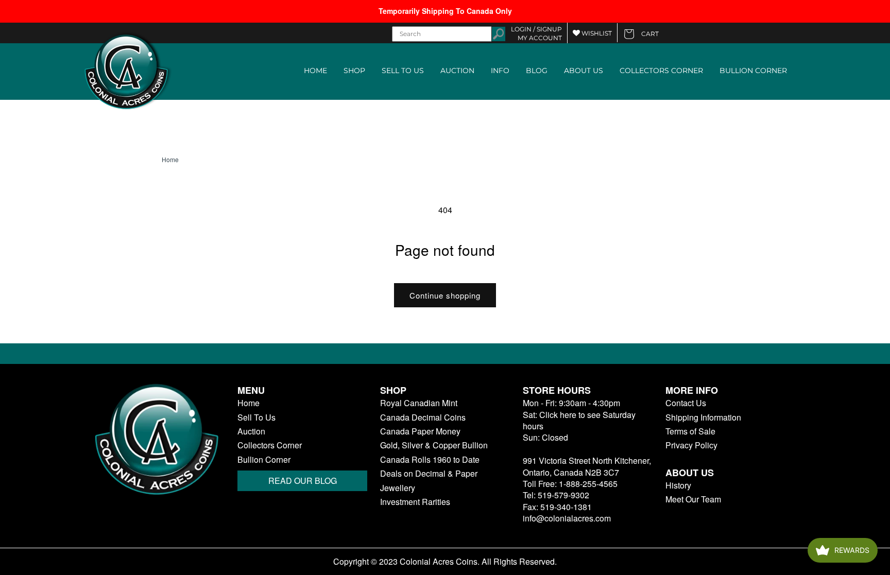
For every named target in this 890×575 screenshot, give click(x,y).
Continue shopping (445, 295)
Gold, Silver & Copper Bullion (434, 445)
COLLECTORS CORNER (661, 70)
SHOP (354, 70)
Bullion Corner (263, 459)
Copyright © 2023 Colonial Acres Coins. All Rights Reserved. (445, 561)
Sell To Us (256, 417)
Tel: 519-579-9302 (556, 495)
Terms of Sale (690, 431)
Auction (251, 431)
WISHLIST (596, 33)
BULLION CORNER (753, 70)
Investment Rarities (415, 502)
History (678, 485)
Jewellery (397, 488)
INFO (500, 70)
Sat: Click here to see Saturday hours (579, 420)
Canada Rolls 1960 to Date (430, 459)
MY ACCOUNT (540, 38)
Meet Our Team (693, 499)
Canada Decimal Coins (423, 417)
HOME (315, 70)
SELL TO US (403, 70)
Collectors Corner (269, 445)
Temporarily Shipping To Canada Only (445, 11)
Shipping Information (703, 417)
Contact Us (685, 403)
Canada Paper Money (420, 431)
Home (170, 159)
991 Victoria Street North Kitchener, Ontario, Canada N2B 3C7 (587, 466)
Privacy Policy (691, 445)
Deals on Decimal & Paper (428, 473)
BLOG (536, 70)
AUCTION (457, 70)
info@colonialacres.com (567, 518)
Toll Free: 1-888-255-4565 (570, 484)
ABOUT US (583, 70)
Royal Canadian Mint (418, 403)
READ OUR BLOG (302, 480)
